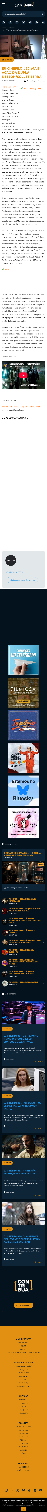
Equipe (23, 1346)
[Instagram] (3, 22)
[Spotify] (37, 22)
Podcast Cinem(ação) (23, 1366)
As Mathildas (23, 1373)
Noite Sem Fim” (9, 86)
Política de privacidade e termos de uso (24, 1352)
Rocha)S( (23, 1440)
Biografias (23, 1376)
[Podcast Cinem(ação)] (23, 758)
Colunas (23, 1423)
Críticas (23, 1396)
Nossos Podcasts (23, 1362)
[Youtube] (43, 22)
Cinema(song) (23, 1433)
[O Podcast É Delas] (23, 823)
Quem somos (23, 1342)
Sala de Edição (23, 1467)
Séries (23, 1453)
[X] (17, 22)
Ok (23, 1509)
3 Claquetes (23, 1406)
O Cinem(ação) (23, 1338)
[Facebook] (10, 22)
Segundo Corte (23, 1386)
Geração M (23, 1369)
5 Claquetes (23, 1413)
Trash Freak (23, 1443)
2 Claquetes (23, 1403)
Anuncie (23, 1349)
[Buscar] (42, 14)
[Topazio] (23, 725)
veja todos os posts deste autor (22, 580)
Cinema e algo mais (23, 1426)
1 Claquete (23, 1400)
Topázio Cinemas (23, 1470)
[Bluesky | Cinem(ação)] (23, 790)
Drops (23, 1379)
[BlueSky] (23, 22)
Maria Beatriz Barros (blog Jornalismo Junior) (21, 406)
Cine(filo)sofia (23, 1446)
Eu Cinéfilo (11, 28)
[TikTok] (30, 22)
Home (4, 28)
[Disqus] (23, 451)
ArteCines (23, 1450)
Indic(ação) (23, 1383)
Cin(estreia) (23, 1430)
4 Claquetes (23, 1410)
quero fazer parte (23, 1305)
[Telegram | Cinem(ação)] (23, 660)
